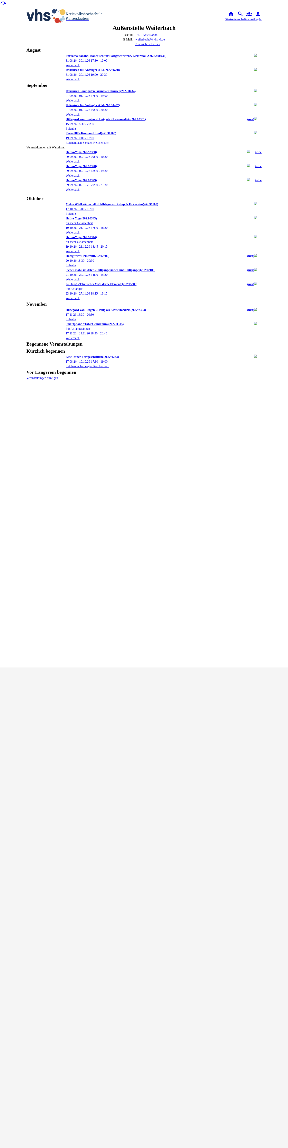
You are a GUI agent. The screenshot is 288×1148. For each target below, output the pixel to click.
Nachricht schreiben (147, 44)
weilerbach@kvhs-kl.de (150, 39)
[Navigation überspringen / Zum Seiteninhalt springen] (3, 2)
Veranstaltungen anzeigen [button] (42, 378)
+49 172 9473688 (146, 34)
